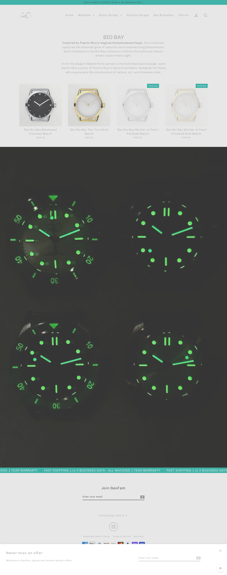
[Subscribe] (197, 558)
